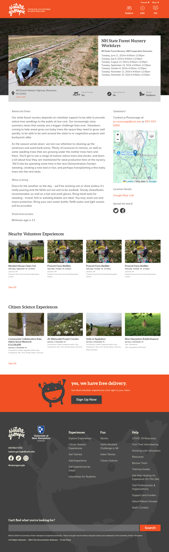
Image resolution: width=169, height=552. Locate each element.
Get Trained (75, 454)
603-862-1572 (15, 447)
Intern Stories (107, 454)
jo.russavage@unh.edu (127, 121)
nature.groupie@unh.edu (21, 451)
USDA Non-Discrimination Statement (43, 540)
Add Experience (77, 460)
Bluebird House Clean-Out (22, 266)
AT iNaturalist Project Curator (63, 339)
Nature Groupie (29, 9)
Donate (144, 2)
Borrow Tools (139, 463)
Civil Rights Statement (17, 540)
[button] (135, 153)
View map (20, 97)
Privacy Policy (65, 540)
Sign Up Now (86, 399)
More (154, 2)
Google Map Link (123, 195)
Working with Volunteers (146, 451)
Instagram (26, 458)
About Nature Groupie (144, 501)
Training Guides (141, 469)
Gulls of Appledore (96, 339)
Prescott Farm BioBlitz (59, 266)
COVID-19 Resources (144, 438)
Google (152, 181)
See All (12, 287)
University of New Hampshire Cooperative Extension (41, 434)
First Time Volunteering (145, 444)
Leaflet (130, 181)
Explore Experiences (80, 438)
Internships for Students (82, 476)
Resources (138, 457)
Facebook (122, 210)
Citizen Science (109, 460)
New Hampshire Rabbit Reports (141, 339)
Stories (104, 438)
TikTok (18, 458)
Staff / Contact (140, 507)
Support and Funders (144, 495)
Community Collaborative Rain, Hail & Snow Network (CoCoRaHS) (25, 341)
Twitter (115, 210)
